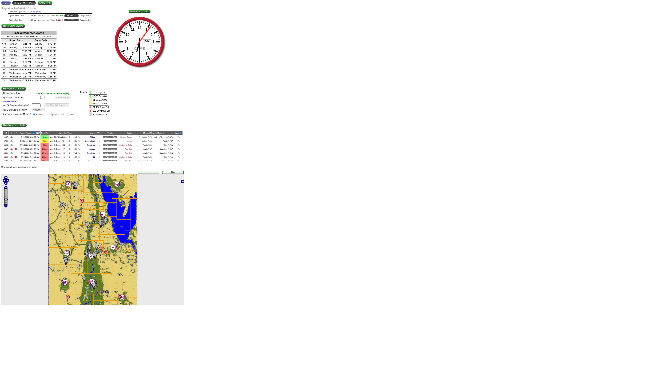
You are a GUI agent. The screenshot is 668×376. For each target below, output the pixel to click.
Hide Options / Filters (14, 88)
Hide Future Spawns (13, 26)
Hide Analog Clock (139, 11)
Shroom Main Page (24, 3)
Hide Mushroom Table (14, 125)
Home (6, 3)
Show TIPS (45, 3)
